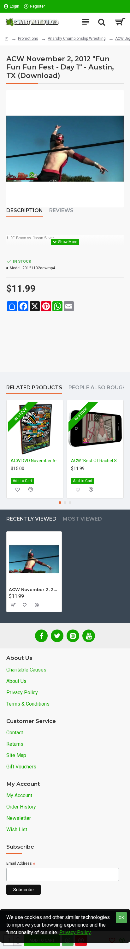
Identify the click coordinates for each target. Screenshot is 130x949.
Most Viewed (82, 519)
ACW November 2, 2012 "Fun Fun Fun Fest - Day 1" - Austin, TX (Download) (34, 589)
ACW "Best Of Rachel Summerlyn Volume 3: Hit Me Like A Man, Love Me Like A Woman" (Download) (96, 460)
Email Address (20, 864)
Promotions (28, 38)
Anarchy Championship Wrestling (77, 38)
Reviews (61, 210)
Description (24, 210)
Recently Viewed (31, 519)
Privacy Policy (75, 932)
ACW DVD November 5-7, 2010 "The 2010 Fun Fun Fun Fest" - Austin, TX (36, 460)
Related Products (34, 388)
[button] (60, 502)
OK (121, 917)
